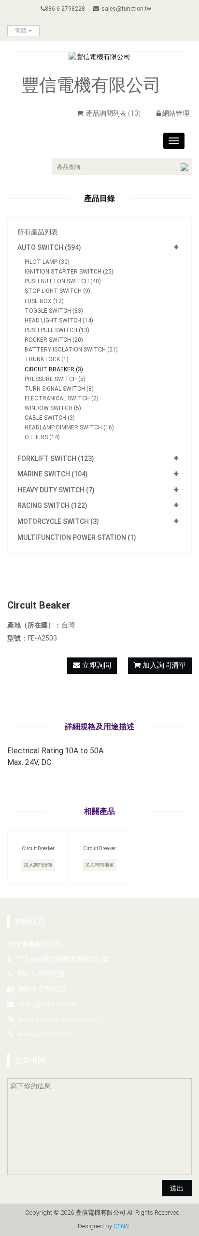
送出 (177, 1188)
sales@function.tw (126, 8)
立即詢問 (95, 665)
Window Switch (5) (53, 408)
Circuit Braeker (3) (54, 369)
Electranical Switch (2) (62, 398)
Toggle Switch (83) (54, 310)
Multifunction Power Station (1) (76, 537)
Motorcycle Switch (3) (58, 521)
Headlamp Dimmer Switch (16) (69, 427)
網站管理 (175, 113)
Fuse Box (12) (44, 301)
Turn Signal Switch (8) (59, 388)
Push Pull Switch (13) (57, 330)
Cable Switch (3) (50, 417)
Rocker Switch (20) (54, 339)
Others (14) (42, 437)
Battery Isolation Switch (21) (71, 349)
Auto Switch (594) (49, 247)
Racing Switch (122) (52, 505)
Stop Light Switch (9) (57, 291)
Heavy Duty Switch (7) (56, 490)
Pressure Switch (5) (55, 379)
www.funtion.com (45, 1034)
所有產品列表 (37, 232)
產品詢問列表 (113, 113)
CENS (121, 1226)
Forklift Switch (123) (55, 458)
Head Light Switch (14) (59, 320)
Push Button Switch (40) (63, 281)
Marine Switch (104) (52, 474)
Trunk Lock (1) (47, 359)
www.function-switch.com (58, 1019)
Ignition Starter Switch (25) (69, 271)
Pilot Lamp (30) (47, 262)
